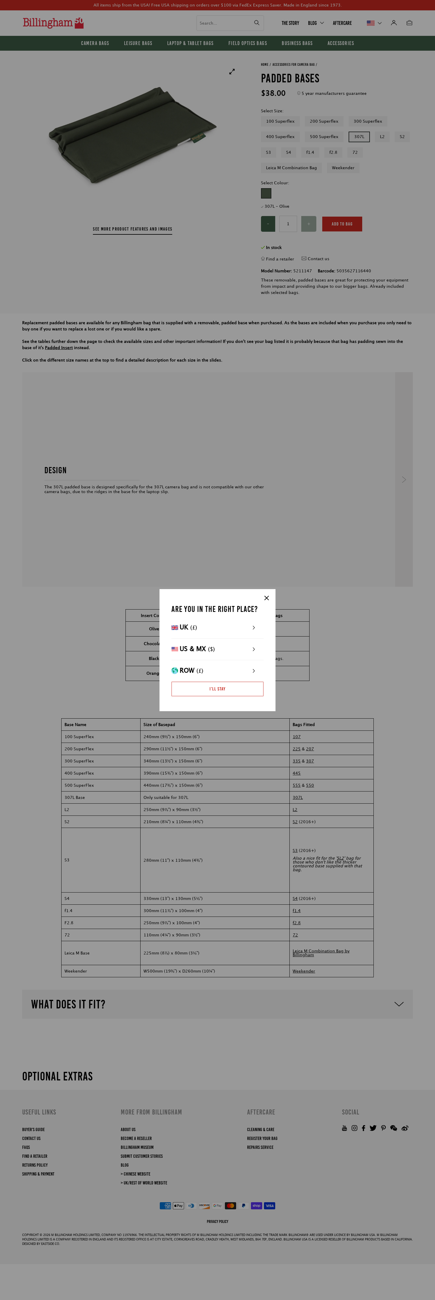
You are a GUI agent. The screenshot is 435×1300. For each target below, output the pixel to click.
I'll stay (217, 689)
